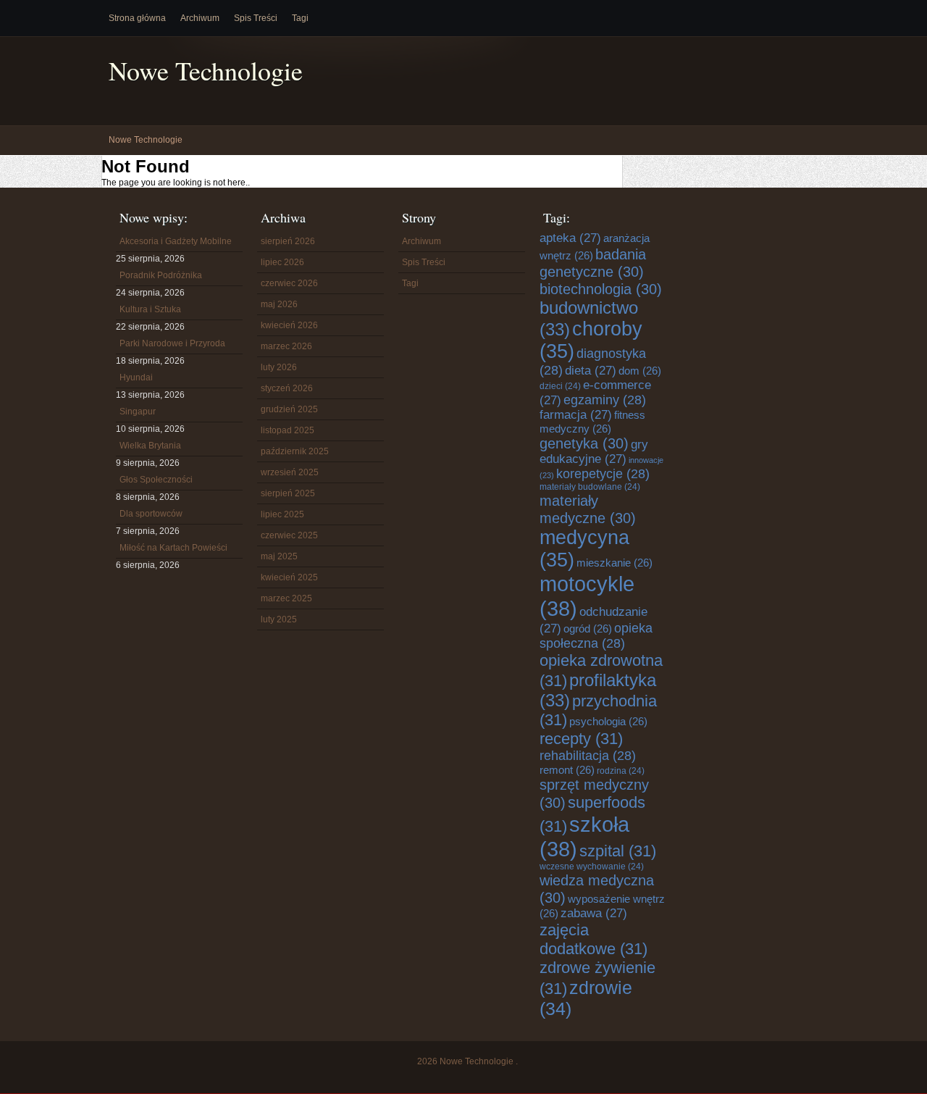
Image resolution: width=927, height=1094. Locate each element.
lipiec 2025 (282, 514)
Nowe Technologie (206, 70)
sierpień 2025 (288, 493)
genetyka (584, 443)
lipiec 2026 (282, 262)
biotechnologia (601, 288)
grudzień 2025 (289, 409)
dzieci (560, 386)
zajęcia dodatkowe (593, 939)
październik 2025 (295, 451)
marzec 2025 (286, 598)
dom (639, 370)
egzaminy (604, 400)
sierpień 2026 (288, 241)
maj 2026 (279, 304)
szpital (617, 851)
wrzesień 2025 (290, 472)
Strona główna (137, 18)
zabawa (594, 913)
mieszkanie (614, 562)
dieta (590, 370)
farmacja (576, 415)
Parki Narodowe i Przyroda (172, 343)
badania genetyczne (593, 263)
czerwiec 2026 (289, 283)
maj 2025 (279, 556)
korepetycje (603, 474)
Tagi (300, 18)
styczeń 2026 (287, 388)
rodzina (621, 771)
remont (567, 770)
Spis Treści (255, 18)
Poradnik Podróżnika (160, 275)
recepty (581, 739)
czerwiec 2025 (289, 535)
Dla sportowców (151, 514)
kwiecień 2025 (289, 577)
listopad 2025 (287, 430)
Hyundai (136, 377)
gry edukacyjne (594, 452)
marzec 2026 (286, 346)
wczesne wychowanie (592, 866)
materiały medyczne (588, 509)
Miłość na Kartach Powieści (173, 548)
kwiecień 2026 (289, 325)
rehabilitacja (588, 755)
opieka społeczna (596, 636)
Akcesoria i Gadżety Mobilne (175, 241)
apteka (570, 238)
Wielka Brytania (150, 445)
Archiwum (199, 18)
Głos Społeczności (156, 480)
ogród (587, 628)
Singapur (137, 411)
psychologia (608, 721)
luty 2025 (279, 619)
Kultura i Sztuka (150, 309)
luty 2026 (279, 367)
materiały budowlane (590, 487)
